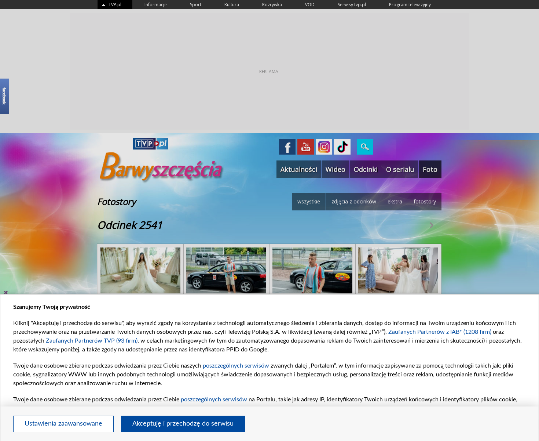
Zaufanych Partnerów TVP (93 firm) (92, 341)
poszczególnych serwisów (236, 366)
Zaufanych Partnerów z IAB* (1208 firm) (439, 332)
